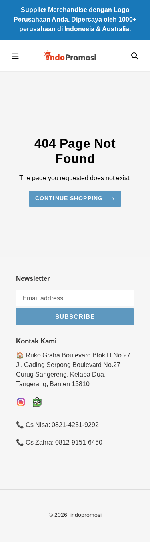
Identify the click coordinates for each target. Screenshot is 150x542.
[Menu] (15, 55)
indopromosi (86, 515)
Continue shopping (69, 198)
